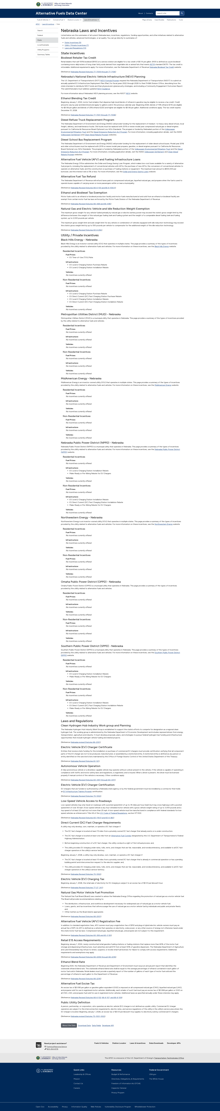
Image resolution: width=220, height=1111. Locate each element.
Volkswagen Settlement (71, 135)
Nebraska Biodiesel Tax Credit (162, 67)
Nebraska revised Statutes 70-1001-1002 (88, 1016)
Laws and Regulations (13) (75, 48)
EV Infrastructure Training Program (77, 791)
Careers (77, 1088)
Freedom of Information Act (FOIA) (125, 1083)
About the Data (68, 1025)
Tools (181, 20)
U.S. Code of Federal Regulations (113, 813)
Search (40, 30)
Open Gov (40, 1107)
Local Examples (43, 45)
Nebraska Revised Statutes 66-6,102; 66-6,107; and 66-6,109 (96, 997)
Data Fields (96, 1025)
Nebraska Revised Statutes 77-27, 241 (86, 888)
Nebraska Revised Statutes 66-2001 (86, 916)
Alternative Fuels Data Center (61, 13)
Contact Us (78, 1083)
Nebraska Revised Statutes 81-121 (85, 761)
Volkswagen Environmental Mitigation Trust (152, 149)
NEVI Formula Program (109, 80)
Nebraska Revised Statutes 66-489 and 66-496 (91, 204)
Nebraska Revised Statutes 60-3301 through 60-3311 (93, 780)
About (140, 13)
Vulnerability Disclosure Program (118, 1107)
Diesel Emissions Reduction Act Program (110, 132)
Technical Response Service (57, 1047)
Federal (40, 35)
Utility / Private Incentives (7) (77, 45)
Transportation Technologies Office (169, 1058)
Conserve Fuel (58, 20)
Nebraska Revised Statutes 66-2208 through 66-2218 (93, 957)
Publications (171, 20)
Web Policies (96, 1107)
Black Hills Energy (162, 246)
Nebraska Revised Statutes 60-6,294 (86, 230)
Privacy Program (117, 1093)
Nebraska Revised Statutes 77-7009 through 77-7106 (93, 72)
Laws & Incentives (90, 20)
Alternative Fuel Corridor (121, 836)
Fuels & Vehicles (42, 20)
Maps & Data (147, 20)
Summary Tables (43, 55)
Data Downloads (156, 1043)
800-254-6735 (52, 1049)
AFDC (38, 24)
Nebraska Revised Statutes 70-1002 (86, 796)
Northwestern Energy (164, 524)
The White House (156, 1079)
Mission (77, 1079)
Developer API (108, 1025)
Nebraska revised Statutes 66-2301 (85, 742)
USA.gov (152, 1074)
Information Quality (79, 1107)
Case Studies (159, 20)
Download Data (84, 1025)
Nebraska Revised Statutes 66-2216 (86, 979)
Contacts (149, 13)
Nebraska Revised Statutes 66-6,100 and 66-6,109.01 (93, 188)
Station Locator (74, 20)
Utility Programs (43, 50)
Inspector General (118, 1088)
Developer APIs (174, 1043)
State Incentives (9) (73, 42)
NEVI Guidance (103, 89)
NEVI (128, 93)
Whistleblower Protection (145, 1107)
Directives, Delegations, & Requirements (127, 1079)
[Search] (181, 13)
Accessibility (53, 1107)
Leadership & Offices (82, 1074)
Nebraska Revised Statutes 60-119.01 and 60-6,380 (92, 818)
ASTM (152, 64)
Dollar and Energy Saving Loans (135, 172)
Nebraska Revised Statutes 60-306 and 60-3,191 (91, 935)
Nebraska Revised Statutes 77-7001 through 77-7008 (93, 115)
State (39, 40)
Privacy (65, 1107)
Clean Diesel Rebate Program (96, 135)
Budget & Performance (120, 1074)
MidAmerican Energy (163, 385)
